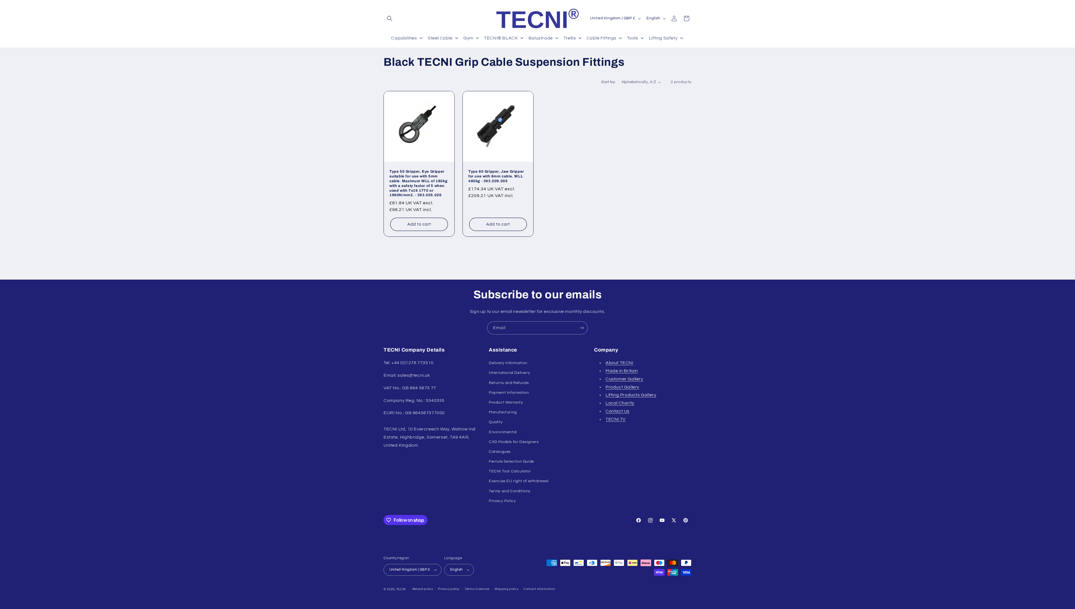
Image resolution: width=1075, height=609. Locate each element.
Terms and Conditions (510, 491)
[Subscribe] (581, 327)
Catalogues (500, 452)
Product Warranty (506, 402)
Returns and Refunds (509, 383)
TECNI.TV (616, 419)
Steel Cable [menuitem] (440, 38)
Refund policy (422, 589)
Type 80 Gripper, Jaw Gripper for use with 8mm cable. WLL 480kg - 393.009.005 (496, 176)
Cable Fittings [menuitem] (601, 38)
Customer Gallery (624, 379)
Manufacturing (503, 412)
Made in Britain (622, 371)
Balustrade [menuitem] (541, 38)
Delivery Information (508, 363)
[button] (390, 18)
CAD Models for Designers (514, 442)
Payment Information (509, 393)
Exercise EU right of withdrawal (519, 481)
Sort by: (608, 82)
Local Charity (620, 403)
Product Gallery (622, 387)
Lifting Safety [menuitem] (663, 38)
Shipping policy (506, 589)
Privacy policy (448, 589)
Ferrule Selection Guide (511, 461)
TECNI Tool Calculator (510, 471)
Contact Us (618, 411)
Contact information (539, 589)
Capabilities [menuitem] (404, 38)
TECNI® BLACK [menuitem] (501, 38)
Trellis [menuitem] (570, 38)
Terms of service (477, 589)
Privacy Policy (502, 501)
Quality (496, 422)
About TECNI (620, 362)
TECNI (401, 589)
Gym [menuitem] (468, 38)
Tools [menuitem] (632, 38)
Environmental (503, 432)
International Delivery (509, 373)
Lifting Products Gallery (631, 395)
